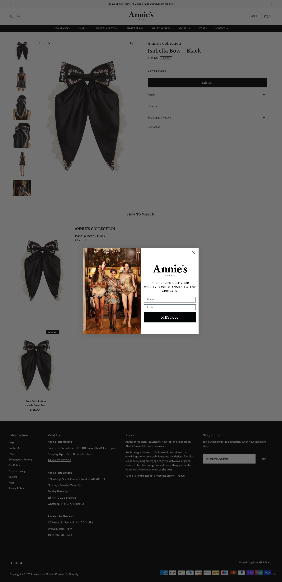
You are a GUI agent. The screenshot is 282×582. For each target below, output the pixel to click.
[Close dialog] (193, 252)
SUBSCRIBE (170, 317)
